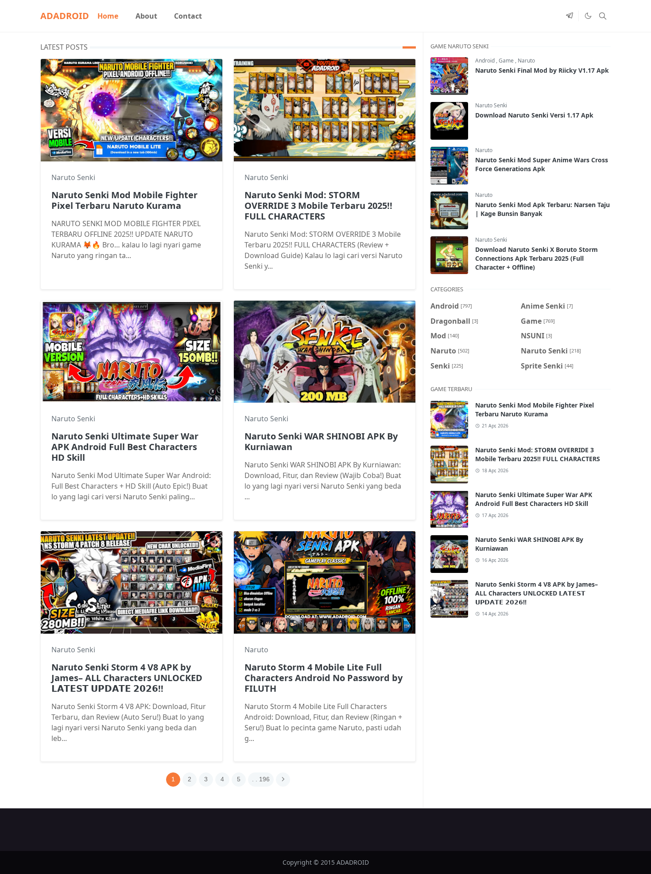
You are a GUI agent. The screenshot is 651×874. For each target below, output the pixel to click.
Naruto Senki (73, 177)
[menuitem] (108, 16)
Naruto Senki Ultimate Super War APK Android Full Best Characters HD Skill (124, 446)
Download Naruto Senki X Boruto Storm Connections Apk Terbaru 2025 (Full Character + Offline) (536, 258)
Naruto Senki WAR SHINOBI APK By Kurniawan (321, 441)
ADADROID (64, 16)
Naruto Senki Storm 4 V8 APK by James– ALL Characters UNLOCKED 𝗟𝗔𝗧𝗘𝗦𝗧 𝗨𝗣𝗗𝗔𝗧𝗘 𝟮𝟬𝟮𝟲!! (126, 677)
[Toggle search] (603, 16)
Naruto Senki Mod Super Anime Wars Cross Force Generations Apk (541, 164)
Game (507, 60)
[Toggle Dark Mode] (588, 16)
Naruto (256, 650)
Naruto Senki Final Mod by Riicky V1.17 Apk (542, 70)
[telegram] (569, 16)
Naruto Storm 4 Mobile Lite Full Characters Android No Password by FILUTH (323, 677)
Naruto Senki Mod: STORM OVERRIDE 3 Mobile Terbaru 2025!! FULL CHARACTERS (318, 205)
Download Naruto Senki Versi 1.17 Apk (534, 115)
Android (485, 60)
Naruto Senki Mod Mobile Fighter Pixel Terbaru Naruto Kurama (124, 200)
